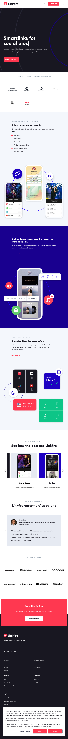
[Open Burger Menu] (63, 3)
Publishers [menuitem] (37, 664)
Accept (40, 731)
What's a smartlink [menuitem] (9, 685)
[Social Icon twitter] (5, 651)
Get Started (54, 3)
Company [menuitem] (37, 675)
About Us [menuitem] (36, 679)
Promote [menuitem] (6, 667)
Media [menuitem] (36, 689)
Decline (55, 731)
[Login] (45, 3)
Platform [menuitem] (6, 660)
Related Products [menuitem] (39, 660)
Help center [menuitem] (7, 682)
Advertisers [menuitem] (37, 667)
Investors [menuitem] (36, 685)
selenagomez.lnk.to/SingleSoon (20, 487)
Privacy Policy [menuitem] (7, 704)
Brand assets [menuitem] (7, 689)
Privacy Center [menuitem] (8, 698)
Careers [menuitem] (36, 682)
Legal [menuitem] (5, 694)
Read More (15, 254)
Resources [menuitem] (6, 675)
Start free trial (11, 59)
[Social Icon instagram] (11, 651)
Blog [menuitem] (5, 679)
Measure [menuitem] (6, 670)
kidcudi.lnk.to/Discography (48, 487)
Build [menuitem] (5, 664)
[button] (5, 470)
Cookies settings (25, 731)
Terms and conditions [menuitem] (10, 701)
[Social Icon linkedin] (8, 651)
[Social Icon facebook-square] (14, 651)
